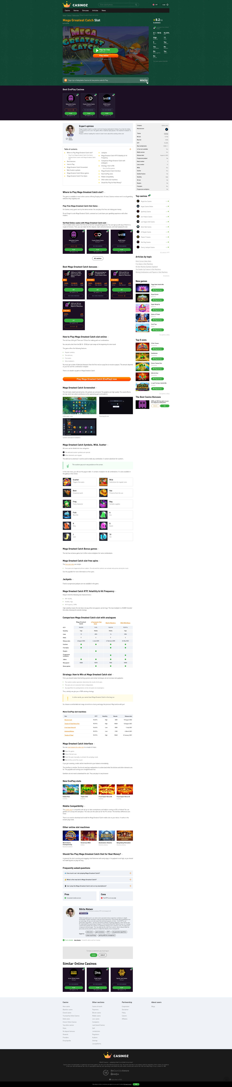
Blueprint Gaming (67, 846)
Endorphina (154, 345)
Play (70, 113)
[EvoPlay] (166, 129)
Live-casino (95, 1019)
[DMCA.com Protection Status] (115, 1075)
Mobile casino (96, 1016)
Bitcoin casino (96, 1013)
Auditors (94, 1037)
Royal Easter (155, 294)
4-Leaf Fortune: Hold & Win (158, 383)
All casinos (97, 258)
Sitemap (94, 1040)
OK (136, 1084)
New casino (66, 1006)
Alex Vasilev (77, 940)
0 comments (156, 22)
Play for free (158, 290)
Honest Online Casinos (70, 1022)
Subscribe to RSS (116, 1079)
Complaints (95, 1022)
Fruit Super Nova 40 (70, 727)
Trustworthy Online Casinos (71, 1016)
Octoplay (153, 385)
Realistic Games (103, 844)
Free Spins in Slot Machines (144, 264)
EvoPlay (65, 798)
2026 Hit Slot (154, 373)
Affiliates (124, 1019)
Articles (95, 10)
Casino (67, 10)
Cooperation (125, 1006)
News (104, 10)
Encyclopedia (67, 1040)
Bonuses (85, 10)
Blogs (153, 1006)
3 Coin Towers (155, 343)
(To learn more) (127, 1084)
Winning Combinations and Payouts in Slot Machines (152, 272)
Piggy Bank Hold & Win (157, 284)
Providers (66, 1037)
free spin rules (69, 564)
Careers (124, 1016)
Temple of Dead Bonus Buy (72, 723)
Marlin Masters (111, 623)
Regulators (95, 1034)
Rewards (65, 1034)
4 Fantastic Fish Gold (96, 623)
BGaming (153, 286)
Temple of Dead (69, 735)
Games (76, 10)
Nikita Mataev (71, 138)
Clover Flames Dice (156, 363)
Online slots (66, 1019)
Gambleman (154, 353)
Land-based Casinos (98, 1025)
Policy (124, 1013)
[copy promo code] (73, 110)
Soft (93, 1028)
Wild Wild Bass (125, 623)
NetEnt (82, 844)
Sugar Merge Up (155, 304)
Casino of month (97, 1006)
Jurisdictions (96, 1031)
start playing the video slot (76, 747)
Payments (95, 1009)
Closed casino (67, 1013)
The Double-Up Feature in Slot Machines (148, 269)
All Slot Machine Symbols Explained (147, 267)
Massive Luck (68, 720)
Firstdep (90, 280)
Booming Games (121, 844)
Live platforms (96, 1044)
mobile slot (68, 809)
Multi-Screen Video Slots (143, 261)
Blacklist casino (67, 1009)
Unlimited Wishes (69, 731)
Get (74, 289)
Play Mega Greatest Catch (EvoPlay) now (97, 379)
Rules (64, 1028)
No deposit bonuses (69, 1031)
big (65, 280)
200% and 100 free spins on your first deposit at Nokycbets (160, 401)
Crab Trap (154, 324)
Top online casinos (68, 1025)
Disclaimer (125, 1009)
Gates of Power (155, 314)
